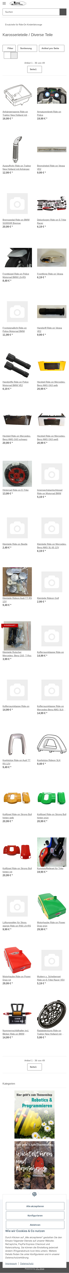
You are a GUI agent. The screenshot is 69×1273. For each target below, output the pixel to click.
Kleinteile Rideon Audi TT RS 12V (17, 600)
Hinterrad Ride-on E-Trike (16, 490)
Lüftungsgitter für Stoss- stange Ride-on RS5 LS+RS (17, 924)
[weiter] (63, 69)
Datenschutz (27, 1263)
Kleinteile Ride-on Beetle (15, 544)
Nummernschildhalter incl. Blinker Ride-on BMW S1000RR (16, 1032)
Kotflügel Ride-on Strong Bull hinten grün (51, 816)
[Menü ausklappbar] (4, 2)
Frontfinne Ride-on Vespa (50, 273)
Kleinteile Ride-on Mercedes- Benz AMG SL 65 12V (51, 546)
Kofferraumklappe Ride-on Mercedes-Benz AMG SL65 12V (51, 708)
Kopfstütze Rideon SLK (48, 760)
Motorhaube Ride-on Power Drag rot (17, 978)
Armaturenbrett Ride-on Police (49, 113)
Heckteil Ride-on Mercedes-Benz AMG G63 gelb (51, 384)
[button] (58, 3)
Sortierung (26, 48)
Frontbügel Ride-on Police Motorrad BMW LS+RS (16, 275)
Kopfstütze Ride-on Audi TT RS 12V (16, 762)
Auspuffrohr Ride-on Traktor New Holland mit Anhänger (17, 167)
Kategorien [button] (9, 1083)
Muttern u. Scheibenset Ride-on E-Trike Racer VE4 (51, 978)
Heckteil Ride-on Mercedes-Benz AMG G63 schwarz (17, 438)
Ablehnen (35, 1224)
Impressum (11, 1263)
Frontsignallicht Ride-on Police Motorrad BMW (15, 329)
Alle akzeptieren (35, 1206)
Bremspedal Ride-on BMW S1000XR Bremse (16, 221)
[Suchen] (63, 12)
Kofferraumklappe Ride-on (50, 652)
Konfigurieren (35, 1215)
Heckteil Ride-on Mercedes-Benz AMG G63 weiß (51, 438)
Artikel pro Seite (50, 48)
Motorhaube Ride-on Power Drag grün (51, 924)
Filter (10, 48)
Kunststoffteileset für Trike (50, 868)
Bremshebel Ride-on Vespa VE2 (51, 167)
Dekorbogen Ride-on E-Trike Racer (51, 221)
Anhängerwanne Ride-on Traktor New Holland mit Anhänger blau (15, 113)
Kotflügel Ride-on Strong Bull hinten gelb (17, 816)
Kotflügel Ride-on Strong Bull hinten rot (17, 870)
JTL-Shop (40, 1269)
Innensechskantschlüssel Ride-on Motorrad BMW (49, 492)
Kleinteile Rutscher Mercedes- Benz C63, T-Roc (17, 654)
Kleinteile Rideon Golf (48, 598)
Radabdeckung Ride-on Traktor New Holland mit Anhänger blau (49, 1032)
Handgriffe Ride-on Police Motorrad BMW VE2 (16, 384)
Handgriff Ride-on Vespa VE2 (49, 329)
